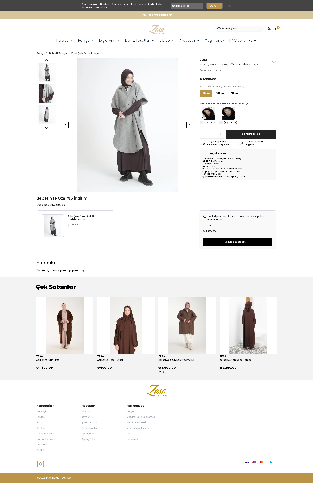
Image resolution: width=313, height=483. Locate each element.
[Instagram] (40, 464)
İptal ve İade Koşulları (138, 428)
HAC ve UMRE (240, 40)
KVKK (129, 433)
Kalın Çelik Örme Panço (85, 53)
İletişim (131, 411)
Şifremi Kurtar (89, 422)
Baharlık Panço (58, 53)
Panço (84, 40)
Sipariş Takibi (89, 439)
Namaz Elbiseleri (46, 439)
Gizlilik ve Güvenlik (137, 422)
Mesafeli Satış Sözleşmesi (141, 417)
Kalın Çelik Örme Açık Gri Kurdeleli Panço (81, 217)
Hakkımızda (133, 439)
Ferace (62, 40)
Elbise (165, 40)
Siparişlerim (88, 433)
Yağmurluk (214, 40)
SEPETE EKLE (251, 134)
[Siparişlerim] (269, 29)
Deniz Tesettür (137, 40)
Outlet (40, 450)
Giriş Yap (86, 411)
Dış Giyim (107, 40)
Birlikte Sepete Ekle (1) (237, 242)
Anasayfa (42, 411)
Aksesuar (187, 40)
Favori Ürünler (89, 428)
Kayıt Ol (86, 417)
